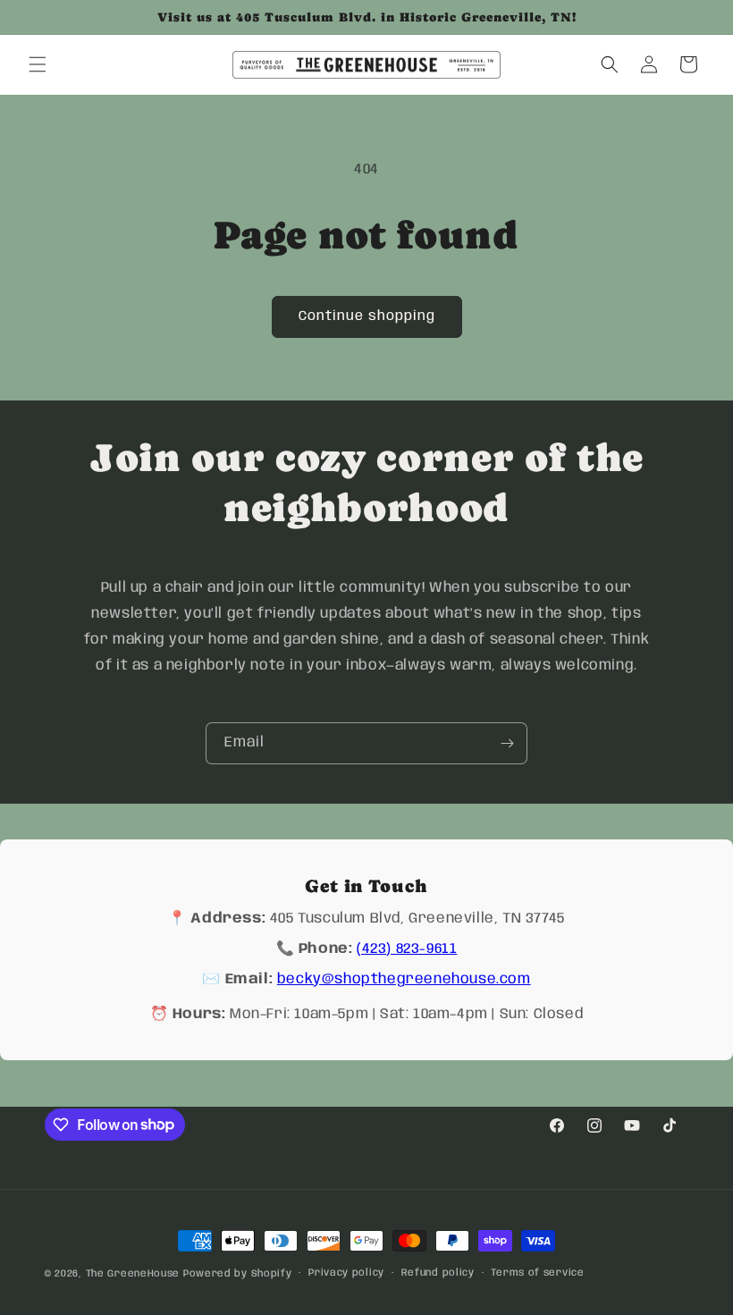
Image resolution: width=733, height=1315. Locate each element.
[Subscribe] (507, 743)
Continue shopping (367, 316)
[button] (37, 64)
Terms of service (537, 1273)
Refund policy (438, 1273)
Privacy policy (346, 1273)
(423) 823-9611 (407, 949)
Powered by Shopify (237, 1274)
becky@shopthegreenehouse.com (404, 979)
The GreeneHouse (133, 1274)
